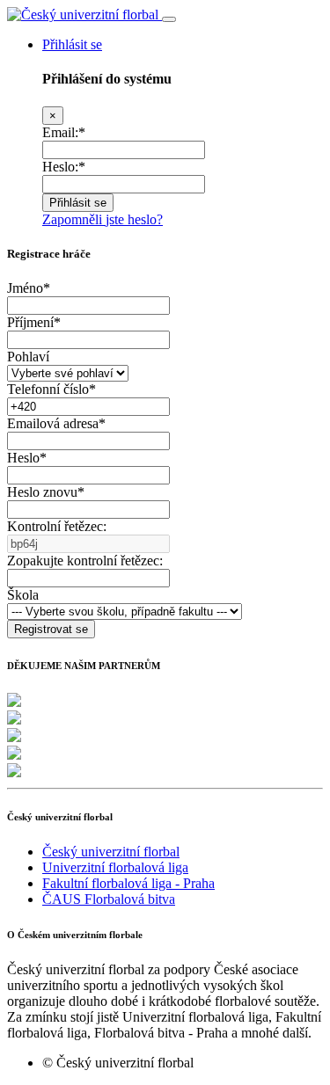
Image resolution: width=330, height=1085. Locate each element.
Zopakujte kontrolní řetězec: (85, 560)
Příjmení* (34, 322)
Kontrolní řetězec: (56, 526)
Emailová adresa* (56, 423)
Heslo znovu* (45, 491)
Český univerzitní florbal (111, 851)
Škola (23, 594)
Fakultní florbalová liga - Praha (128, 883)
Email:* (63, 132)
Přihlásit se (72, 44)
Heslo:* (63, 166)
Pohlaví (28, 356)
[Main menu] (169, 19)
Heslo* (27, 457)
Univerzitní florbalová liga (115, 867)
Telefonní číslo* (51, 389)
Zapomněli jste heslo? (102, 219)
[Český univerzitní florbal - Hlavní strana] (84, 14)
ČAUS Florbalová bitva (108, 899)
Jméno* (28, 287)
